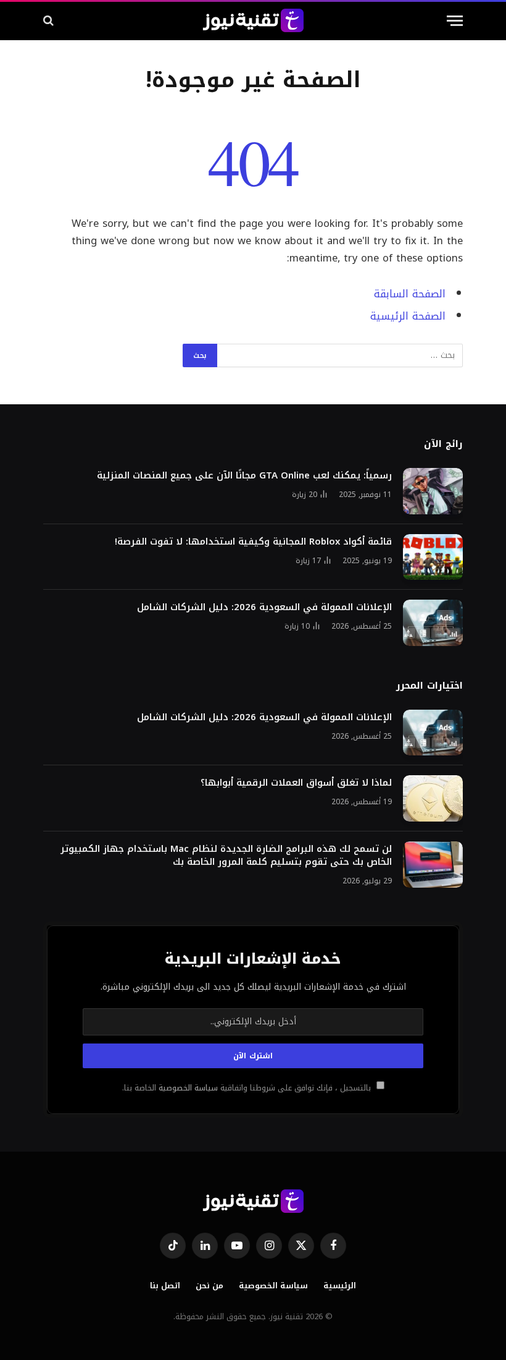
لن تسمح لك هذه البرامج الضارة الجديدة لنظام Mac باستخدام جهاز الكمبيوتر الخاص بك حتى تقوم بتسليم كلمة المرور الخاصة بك (226, 856)
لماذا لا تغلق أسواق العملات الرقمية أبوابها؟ (296, 782)
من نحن (209, 1285)
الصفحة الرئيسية (408, 316)
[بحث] (49, 21)
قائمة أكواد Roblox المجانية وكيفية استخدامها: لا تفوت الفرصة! (253, 541)
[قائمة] (455, 21)
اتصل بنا (165, 1285)
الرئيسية (339, 1285)
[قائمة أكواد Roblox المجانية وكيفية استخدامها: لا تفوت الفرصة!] (433, 557)
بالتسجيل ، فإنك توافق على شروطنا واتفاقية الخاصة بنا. (247, 1088)
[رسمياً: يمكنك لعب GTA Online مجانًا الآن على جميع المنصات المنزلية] (433, 491)
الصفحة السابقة (410, 294)
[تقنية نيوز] (253, 20)
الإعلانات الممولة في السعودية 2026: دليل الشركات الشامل (264, 607)
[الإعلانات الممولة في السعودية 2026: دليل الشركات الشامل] (433, 623)
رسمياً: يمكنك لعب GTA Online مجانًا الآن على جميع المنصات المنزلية (244, 475)
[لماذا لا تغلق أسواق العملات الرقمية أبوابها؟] (433, 798)
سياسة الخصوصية (187, 1088)
